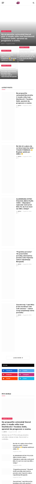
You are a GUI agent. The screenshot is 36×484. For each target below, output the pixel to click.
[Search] (33, 3)
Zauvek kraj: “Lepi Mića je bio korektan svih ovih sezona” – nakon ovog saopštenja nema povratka (25, 308)
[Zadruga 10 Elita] (18, 3)
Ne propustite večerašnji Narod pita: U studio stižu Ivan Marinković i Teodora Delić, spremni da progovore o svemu (18, 37)
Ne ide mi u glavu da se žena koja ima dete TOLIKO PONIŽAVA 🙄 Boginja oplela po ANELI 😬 (8, 57)
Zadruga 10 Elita (7, 418)
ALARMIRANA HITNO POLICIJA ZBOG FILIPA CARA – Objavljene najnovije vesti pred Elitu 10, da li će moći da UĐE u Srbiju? (27, 55)
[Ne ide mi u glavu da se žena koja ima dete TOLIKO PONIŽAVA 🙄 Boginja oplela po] (8, 169)
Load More (17, 357)
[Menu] (3, 3)
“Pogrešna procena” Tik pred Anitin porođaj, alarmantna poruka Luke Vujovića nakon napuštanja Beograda (9, 72)
